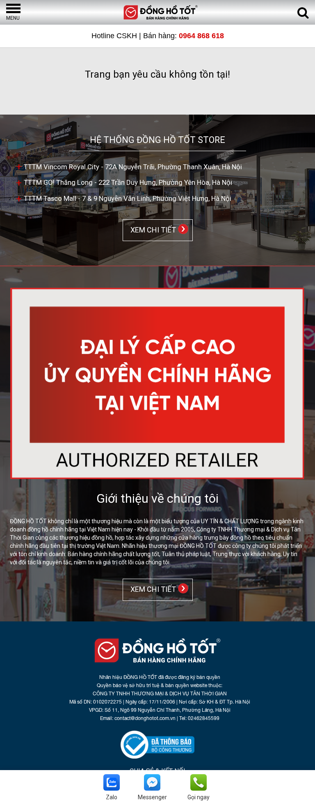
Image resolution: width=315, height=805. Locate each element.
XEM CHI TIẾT (151, 229)
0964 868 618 (201, 36)
